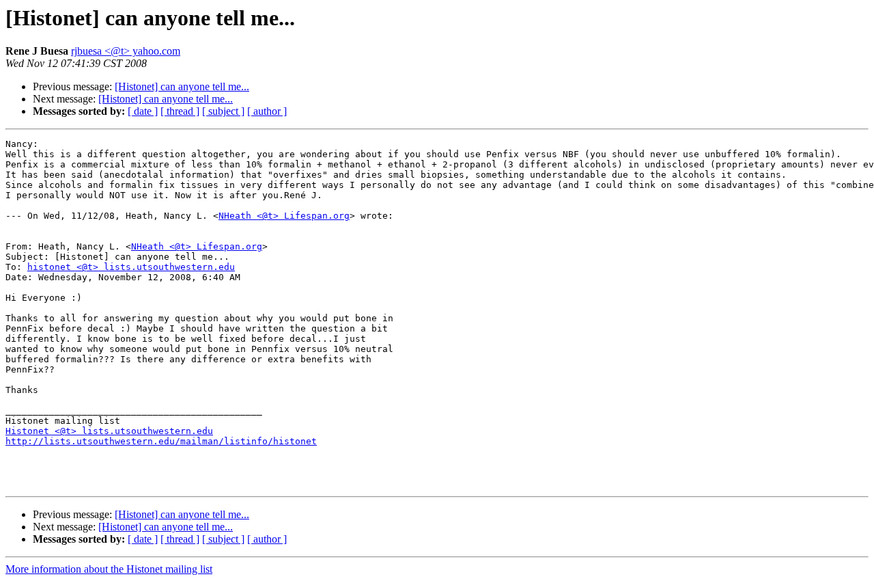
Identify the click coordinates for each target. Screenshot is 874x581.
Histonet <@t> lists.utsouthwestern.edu (109, 431)
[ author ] (267, 111)
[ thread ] (179, 111)
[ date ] (143, 111)
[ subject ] (223, 111)
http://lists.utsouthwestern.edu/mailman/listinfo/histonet (161, 441)
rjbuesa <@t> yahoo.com (125, 51)
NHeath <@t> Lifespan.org (284, 216)
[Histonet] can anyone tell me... (182, 86)
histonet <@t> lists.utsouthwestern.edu (131, 267)
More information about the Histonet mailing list (108, 569)
